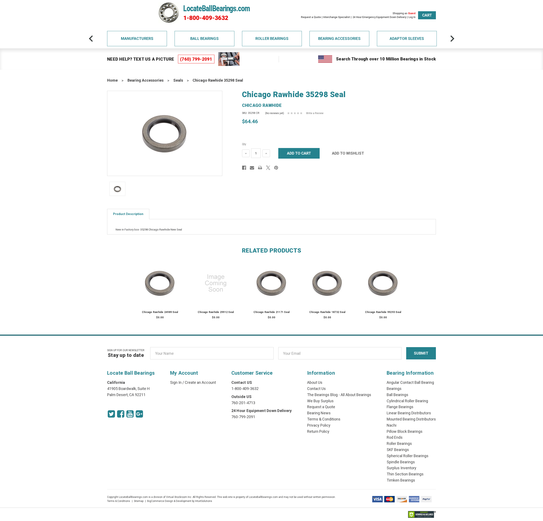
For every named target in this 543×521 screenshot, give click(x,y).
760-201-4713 (243, 403)
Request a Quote (311, 17)
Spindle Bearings (401, 462)
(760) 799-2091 (196, 59)
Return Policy (318, 431)
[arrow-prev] (91, 38)
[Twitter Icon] (111, 414)
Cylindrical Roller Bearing (407, 401)
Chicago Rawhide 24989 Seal (160, 312)
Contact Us (316, 388)
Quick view (160, 278)
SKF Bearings (398, 449)
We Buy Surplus (320, 401)
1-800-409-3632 (205, 18)
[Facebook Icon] (120, 414)
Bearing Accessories (339, 38)
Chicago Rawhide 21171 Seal (271, 312)
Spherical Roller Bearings (407, 456)
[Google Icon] (139, 414)
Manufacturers (137, 38)
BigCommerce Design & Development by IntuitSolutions (179, 501)
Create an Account (200, 382)
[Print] (260, 168)
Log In (412, 17)
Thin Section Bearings (405, 474)
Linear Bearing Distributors (409, 413)
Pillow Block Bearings (405, 431)
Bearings (394, 388)
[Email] (252, 168)
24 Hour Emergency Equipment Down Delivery (379, 17)
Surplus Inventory (401, 468)
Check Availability (160, 287)
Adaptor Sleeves (407, 38)
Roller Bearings (271, 38)
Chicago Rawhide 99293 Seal (383, 312)
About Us (314, 382)
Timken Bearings (401, 480)
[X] (268, 168)
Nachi (391, 425)
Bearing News (319, 413)
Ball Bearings (204, 38)
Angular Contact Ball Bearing (410, 382)
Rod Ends (395, 437)
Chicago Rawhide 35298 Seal (218, 80)
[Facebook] (244, 168)
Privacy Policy (318, 425)
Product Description (128, 214)
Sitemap (138, 501)
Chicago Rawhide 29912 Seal (216, 312)
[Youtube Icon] (130, 414)
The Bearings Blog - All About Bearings (339, 394)
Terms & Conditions (323, 419)
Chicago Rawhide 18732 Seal (327, 312)
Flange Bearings (400, 407)
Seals (178, 80)
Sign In (176, 382)
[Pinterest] (276, 168)
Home (112, 80)
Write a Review (314, 113)
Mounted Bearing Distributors (411, 419)
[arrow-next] (452, 38)
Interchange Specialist (336, 17)
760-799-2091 (243, 417)
